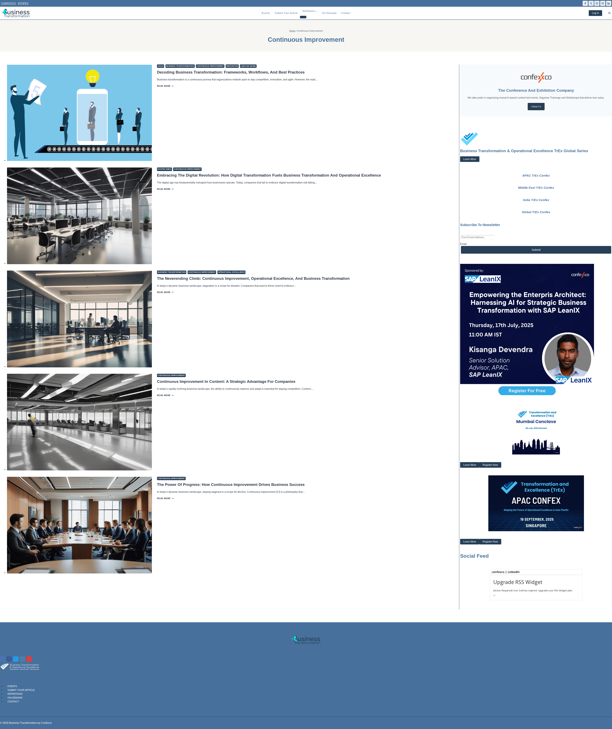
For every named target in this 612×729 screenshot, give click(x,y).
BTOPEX (23, 3)
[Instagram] (22, 659)
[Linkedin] (2, 659)
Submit (536, 249)
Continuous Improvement (210, 66)
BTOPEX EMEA (164, 169)
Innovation (232, 66)
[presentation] (79, 112)
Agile (161, 66)
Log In (595, 13)
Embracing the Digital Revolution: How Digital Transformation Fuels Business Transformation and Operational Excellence (269, 175)
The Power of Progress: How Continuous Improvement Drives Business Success (231, 484)
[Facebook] (9, 659)
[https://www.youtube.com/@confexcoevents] (602, 3)
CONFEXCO (8, 3)
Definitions (15, 693)
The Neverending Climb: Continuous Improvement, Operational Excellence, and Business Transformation (253, 278)
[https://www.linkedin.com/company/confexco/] (608, 3)
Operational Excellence (231, 272)
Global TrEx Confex (536, 212)
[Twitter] (15, 659)
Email (463, 244)
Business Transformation (180, 66)
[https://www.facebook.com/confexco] (585, 3)
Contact (345, 13)
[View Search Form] (609, 13)
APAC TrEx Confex (536, 175)
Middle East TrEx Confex (536, 187)
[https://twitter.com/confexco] (591, 3)
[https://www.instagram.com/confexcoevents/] (596, 3)
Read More (165, 86)
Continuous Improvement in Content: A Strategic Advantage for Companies (226, 381)
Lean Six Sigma (248, 66)
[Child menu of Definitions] (303, 17)
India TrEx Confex (536, 200)
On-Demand (329, 13)
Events (266, 13)
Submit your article (286, 13)
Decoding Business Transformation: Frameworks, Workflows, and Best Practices (231, 72)
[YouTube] (29, 659)
